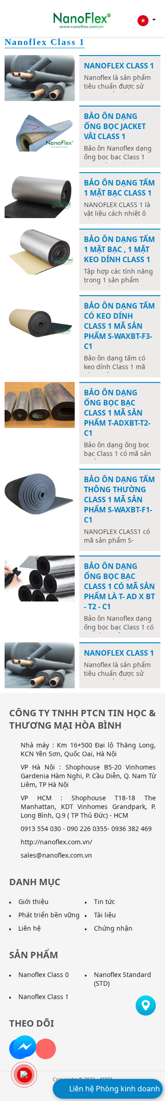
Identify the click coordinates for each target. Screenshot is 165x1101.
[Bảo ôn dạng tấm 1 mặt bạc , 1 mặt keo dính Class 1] (40, 251)
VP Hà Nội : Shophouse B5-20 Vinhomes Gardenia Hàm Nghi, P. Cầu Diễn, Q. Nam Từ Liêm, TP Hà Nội (88, 776)
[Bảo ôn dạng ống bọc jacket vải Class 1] (40, 128)
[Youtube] (45, 1049)
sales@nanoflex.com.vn (56, 855)
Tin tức (104, 901)
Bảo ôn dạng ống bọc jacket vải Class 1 (115, 126)
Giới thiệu (33, 901)
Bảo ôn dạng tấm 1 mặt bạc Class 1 (119, 188)
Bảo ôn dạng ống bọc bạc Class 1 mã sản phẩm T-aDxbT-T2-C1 (117, 413)
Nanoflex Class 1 (119, 66)
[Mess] (24, 1046)
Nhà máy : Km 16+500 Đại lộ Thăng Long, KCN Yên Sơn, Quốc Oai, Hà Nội (88, 749)
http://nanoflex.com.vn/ (56, 841)
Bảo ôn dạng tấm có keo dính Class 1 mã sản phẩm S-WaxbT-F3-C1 (119, 326)
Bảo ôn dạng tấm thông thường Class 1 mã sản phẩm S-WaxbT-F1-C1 (119, 499)
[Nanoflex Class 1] (40, 77)
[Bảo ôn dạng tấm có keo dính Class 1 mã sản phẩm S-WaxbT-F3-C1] (40, 317)
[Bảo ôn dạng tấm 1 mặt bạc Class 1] (40, 194)
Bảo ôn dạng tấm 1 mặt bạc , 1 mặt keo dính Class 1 (119, 249)
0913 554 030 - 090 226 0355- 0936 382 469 (86, 828)
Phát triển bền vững (49, 914)
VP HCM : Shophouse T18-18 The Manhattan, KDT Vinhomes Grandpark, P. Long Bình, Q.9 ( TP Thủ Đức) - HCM (88, 806)
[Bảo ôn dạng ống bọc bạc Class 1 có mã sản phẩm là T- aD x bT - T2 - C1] (40, 577)
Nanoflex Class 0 (43, 974)
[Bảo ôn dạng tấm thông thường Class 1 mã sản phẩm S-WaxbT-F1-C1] (40, 491)
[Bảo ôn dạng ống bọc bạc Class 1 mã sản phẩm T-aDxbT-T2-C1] (40, 404)
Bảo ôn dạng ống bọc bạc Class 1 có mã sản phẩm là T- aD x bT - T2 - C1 (119, 586)
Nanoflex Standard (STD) (122, 979)
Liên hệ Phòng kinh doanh (113, 1089)
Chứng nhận (113, 928)
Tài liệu (105, 914)
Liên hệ (29, 928)
